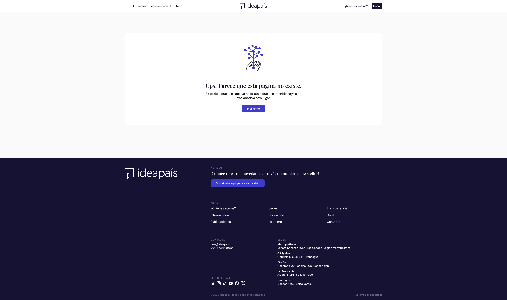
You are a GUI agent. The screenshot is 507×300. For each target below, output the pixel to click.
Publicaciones (221, 222)
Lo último (275, 222)
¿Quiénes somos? (223, 208)
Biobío (281, 262)
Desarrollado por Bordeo (368, 294)
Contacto (333, 222)
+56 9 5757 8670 (222, 248)
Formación (276, 215)
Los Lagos (284, 280)
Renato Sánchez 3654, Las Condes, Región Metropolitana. (314, 248)
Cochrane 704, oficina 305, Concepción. (303, 266)
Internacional (220, 215)
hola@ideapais (220, 244)
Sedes (273, 208)
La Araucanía (285, 271)
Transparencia (337, 208)
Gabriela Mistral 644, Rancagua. (298, 257)
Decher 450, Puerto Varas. (294, 284)
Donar (331, 215)
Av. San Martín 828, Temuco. (295, 274)
